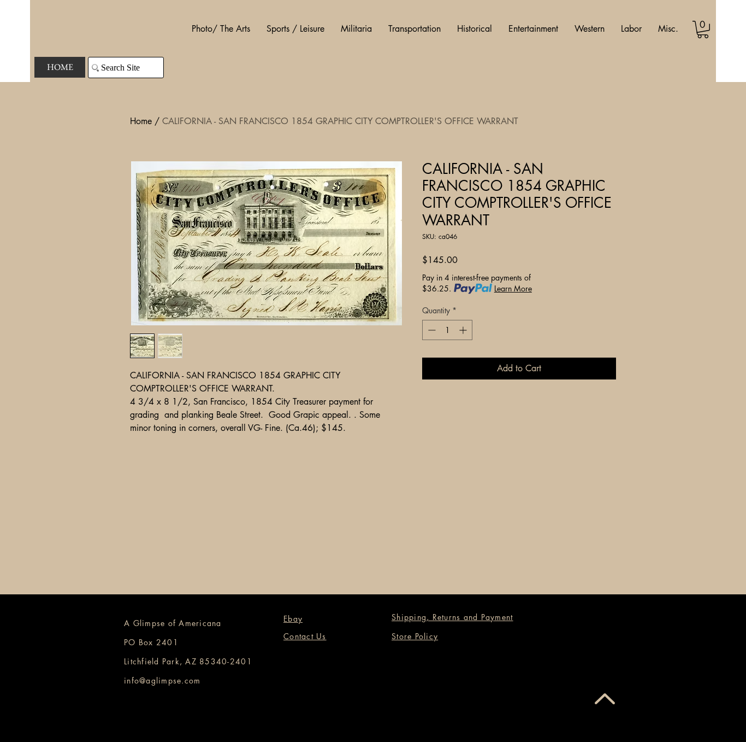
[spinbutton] (447, 330)
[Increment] (464, 330)
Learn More (513, 288)
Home (141, 121)
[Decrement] (430, 330)
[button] (220, 29)
